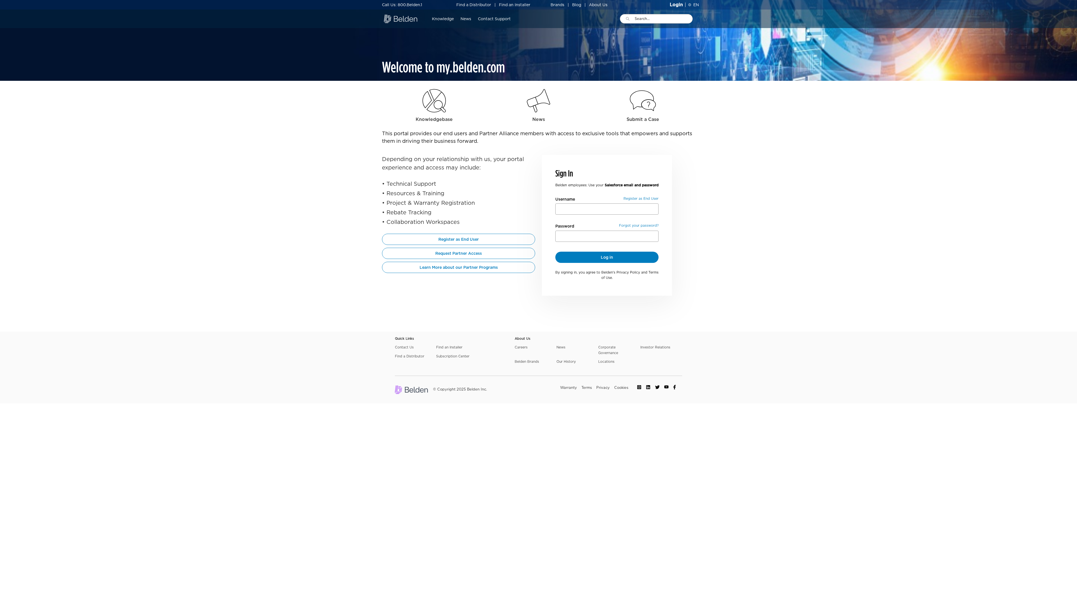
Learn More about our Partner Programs (459, 267)
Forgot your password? (639, 225)
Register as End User (458, 239)
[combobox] (663, 18)
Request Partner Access (458, 253)
